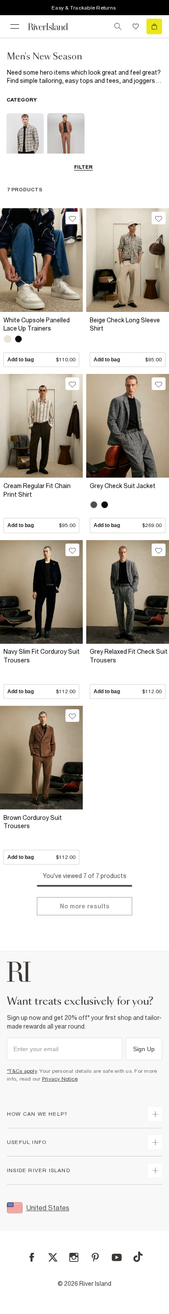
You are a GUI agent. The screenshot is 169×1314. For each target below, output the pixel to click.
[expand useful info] (155, 1142)
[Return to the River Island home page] (54, 26)
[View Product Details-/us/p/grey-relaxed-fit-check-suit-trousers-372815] (127, 592)
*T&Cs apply (22, 1071)
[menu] (15, 26)
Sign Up (144, 1048)
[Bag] (154, 26)
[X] (53, 1258)
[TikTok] (138, 1257)
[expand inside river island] (155, 1170)
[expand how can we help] (155, 1114)
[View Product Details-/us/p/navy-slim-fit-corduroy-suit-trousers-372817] (41, 592)
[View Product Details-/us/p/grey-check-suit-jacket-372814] (127, 426)
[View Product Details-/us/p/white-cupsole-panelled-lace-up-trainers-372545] (41, 260)
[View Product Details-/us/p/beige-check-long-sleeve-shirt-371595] (127, 260)
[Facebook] (32, 1257)
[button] (41, 339)
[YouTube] (117, 1257)
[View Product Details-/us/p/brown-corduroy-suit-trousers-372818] (41, 757)
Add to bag (41, 360)
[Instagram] (74, 1257)
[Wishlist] (135, 26)
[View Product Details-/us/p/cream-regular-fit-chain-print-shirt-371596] (41, 426)
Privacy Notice (60, 1079)
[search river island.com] (117, 26)
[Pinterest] (95, 1257)
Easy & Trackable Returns (84, 8)
